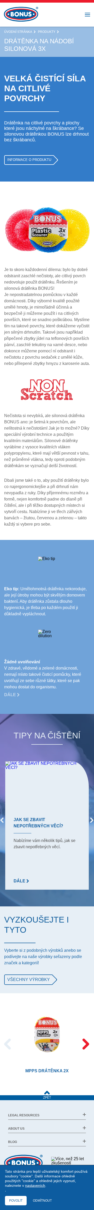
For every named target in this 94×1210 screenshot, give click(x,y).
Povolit (15, 1200)
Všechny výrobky (28, 979)
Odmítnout (42, 1200)
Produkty (46, 31)
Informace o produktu (29, 160)
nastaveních (35, 1185)
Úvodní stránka (18, 31)
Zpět (47, 1097)
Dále (10, 695)
